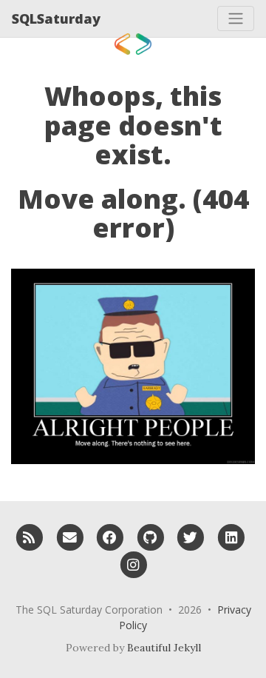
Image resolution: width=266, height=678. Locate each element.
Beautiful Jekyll (164, 647)
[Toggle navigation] (235, 18)
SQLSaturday (56, 18)
